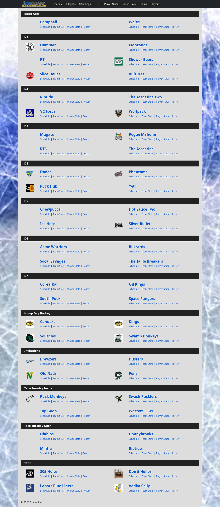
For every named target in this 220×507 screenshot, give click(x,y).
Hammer (48, 45)
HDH (97, 4)
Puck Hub (48, 186)
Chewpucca (50, 209)
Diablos (47, 433)
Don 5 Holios (140, 471)
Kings (134, 321)
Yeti (132, 186)
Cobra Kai (48, 284)
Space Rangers (142, 298)
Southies (48, 336)
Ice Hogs (48, 223)
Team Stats (59, 26)
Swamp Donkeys (143, 336)
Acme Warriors (53, 246)
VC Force (48, 111)
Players (155, 4)
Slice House (50, 73)
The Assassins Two (145, 97)
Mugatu (47, 134)
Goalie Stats (129, 4)
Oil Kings (137, 284)
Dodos (45, 171)
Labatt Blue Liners (56, 485)
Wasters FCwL (141, 410)
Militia (46, 448)
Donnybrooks (141, 433)
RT (42, 59)
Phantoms (138, 171)
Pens (133, 373)
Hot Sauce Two (142, 209)
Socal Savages (52, 261)
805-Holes (48, 471)
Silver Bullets (140, 223)
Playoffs (71, 4)
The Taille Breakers (146, 261)
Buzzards (137, 246)
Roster (86, 26)
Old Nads (48, 373)
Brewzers (48, 359)
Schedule (57, 4)
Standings (85, 4)
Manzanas (138, 45)
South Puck (50, 298)
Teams (143, 4)
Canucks (47, 321)
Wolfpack (137, 111)
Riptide (46, 97)
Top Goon (48, 410)
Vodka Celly (139, 485)
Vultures (136, 73)
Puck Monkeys (53, 396)
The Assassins (141, 148)
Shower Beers (141, 59)
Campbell (48, 21)
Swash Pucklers (143, 396)
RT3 (43, 148)
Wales (134, 21)
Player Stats (111, 4)
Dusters (136, 359)
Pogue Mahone (142, 134)
